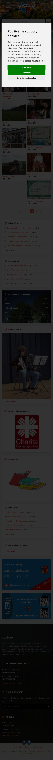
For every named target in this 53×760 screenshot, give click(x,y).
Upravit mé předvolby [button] (26, 78)
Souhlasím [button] (26, 67)
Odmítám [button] (27, 73)
